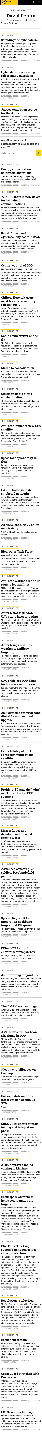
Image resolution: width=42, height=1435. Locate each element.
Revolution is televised (17, 1300)
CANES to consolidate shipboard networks (16, 491)
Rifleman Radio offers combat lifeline (16, 395)
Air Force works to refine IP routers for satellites (20, 582)
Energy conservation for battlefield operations (18, 171)
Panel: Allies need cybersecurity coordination (20, 235)
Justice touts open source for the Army (19, 111)
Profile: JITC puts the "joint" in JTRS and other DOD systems (20, 793)
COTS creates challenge (17, 1412)
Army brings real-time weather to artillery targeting (17, 648)
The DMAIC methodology (19, 1006)
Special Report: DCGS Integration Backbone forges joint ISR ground (17, 921)
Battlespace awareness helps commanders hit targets (17, 1200)
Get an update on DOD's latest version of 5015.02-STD (18, 1099)
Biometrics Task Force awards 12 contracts (17, 553)
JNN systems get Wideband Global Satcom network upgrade (21, 716)
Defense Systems (10, 35)
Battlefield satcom (14, 1340)
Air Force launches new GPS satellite (21, 427)
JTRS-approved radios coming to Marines (17, 1166)
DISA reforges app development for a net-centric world (17, 834)
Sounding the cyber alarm (19, 40)
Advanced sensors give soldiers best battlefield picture (17, 872)
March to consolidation (17, 368)
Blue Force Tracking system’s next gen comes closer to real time (18, 1249)
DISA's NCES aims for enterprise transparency (18, 950)
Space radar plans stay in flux (19, 459)
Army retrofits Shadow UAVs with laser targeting (19, 614)
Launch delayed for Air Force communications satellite (17, 754)
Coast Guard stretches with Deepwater (20, 1375)
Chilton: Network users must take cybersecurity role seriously (18, 301)
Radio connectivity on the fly (19, 337)
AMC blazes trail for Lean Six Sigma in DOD (19, 1033)
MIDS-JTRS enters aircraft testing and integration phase (19, 1127)
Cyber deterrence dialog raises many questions (18, 74)
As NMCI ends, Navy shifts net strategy (20, 526)
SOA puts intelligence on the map (18, 1071)
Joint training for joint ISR (19, 975)
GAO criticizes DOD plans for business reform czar (18, 682)
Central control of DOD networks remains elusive (19, 267)
